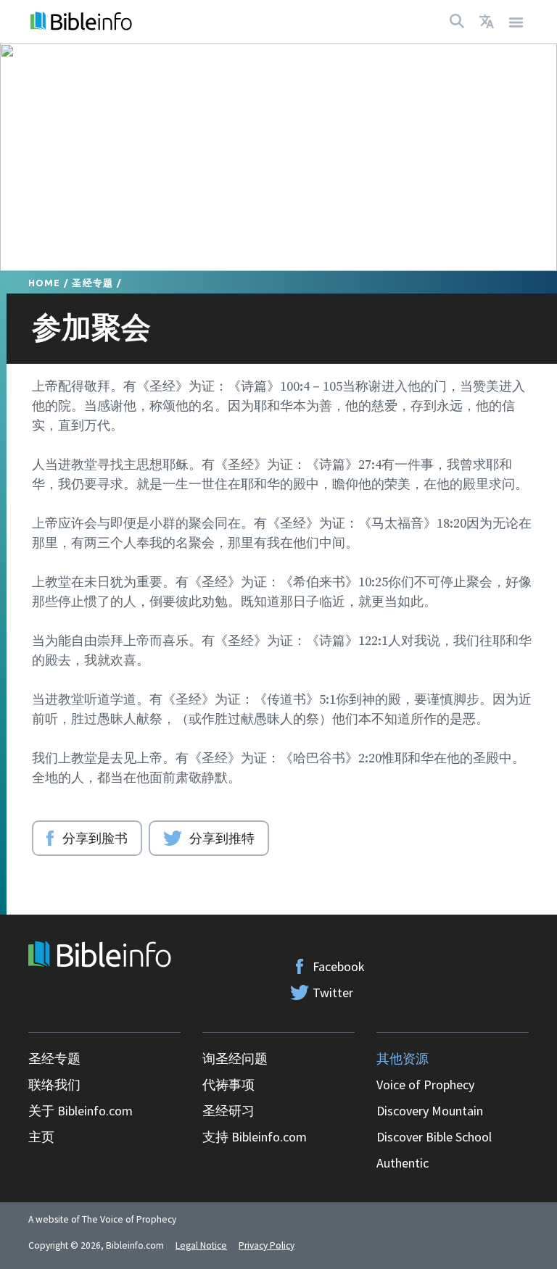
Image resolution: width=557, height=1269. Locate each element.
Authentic (402, 1162)
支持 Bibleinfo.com (254, 1136)
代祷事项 (228, 1084)
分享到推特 (222, 838)
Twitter (333, 992)
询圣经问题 (235, 1058)
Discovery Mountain (429, 1110)
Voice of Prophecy (425, 1084)
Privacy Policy (266, 1245)
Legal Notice (201, 1245)
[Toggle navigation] (516, 21)
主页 (41, 1136)
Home (44, 283)
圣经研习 (228, 1110)
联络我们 (54, 1084)
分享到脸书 (95, 838)
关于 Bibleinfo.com (80, 1110)
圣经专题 (92, 283)
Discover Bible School (434, 1136)
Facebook (339, 966)
